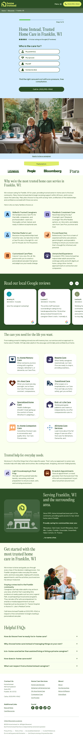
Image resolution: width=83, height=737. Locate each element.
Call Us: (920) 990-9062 (43, 89)
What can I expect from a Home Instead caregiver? (26, 666)
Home (4, 10)
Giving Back (62, 694)
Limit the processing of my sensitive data (40, 733)
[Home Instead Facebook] (32, 707)
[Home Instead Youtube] (49, 707)
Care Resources (9, 711)
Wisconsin (11, 10)
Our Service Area (63, 688)
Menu (57, 4)
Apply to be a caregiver (41, 156)
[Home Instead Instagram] (36, 707)
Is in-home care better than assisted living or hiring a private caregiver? (36, 651)
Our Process (35, 698)
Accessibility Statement (33, 731)
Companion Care (37, 694)
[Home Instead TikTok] (45, 707)
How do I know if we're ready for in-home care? (25, 636)
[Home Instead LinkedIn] (41, 707)
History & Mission (64, 691)
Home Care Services (38, 685)
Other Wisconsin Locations (13, 721)
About (60, 685)
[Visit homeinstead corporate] (9, 4)
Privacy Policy (8, 731)
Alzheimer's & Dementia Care (40, 688)
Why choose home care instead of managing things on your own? (33, 644)
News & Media (8, 708)
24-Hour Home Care (38, 691)
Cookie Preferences (49, 731)
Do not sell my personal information (14, 733)
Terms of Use (19, 731)
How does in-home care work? (18, 658)
